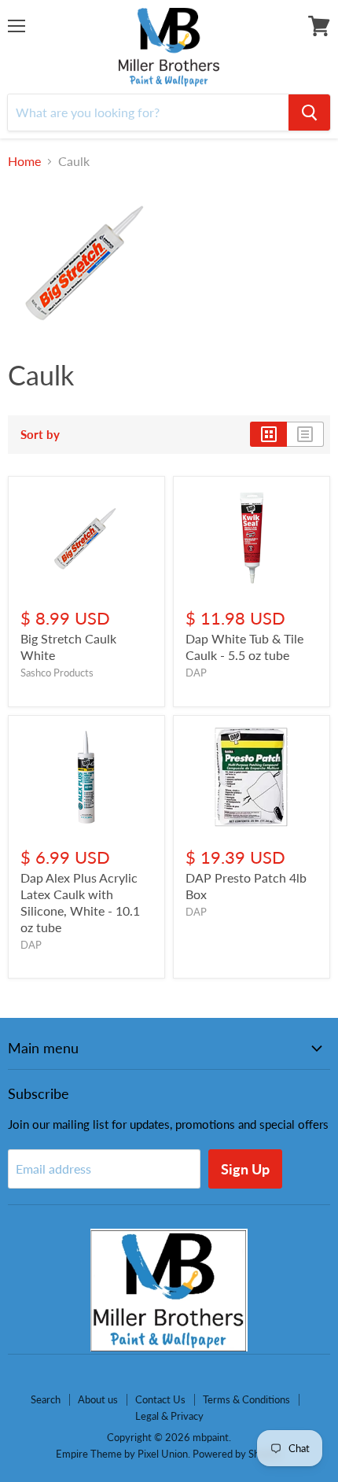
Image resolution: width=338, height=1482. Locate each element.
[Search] (309, 112)
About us (98, 1399)
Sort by (40, 434)
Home (24, 161)
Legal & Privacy (169, 1416)
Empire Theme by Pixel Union (122, 1453)
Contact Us (160, 1399)
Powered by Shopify (237, 1453)
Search (46, 1399)
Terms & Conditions (246, 1399)
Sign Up (245, 1169)
